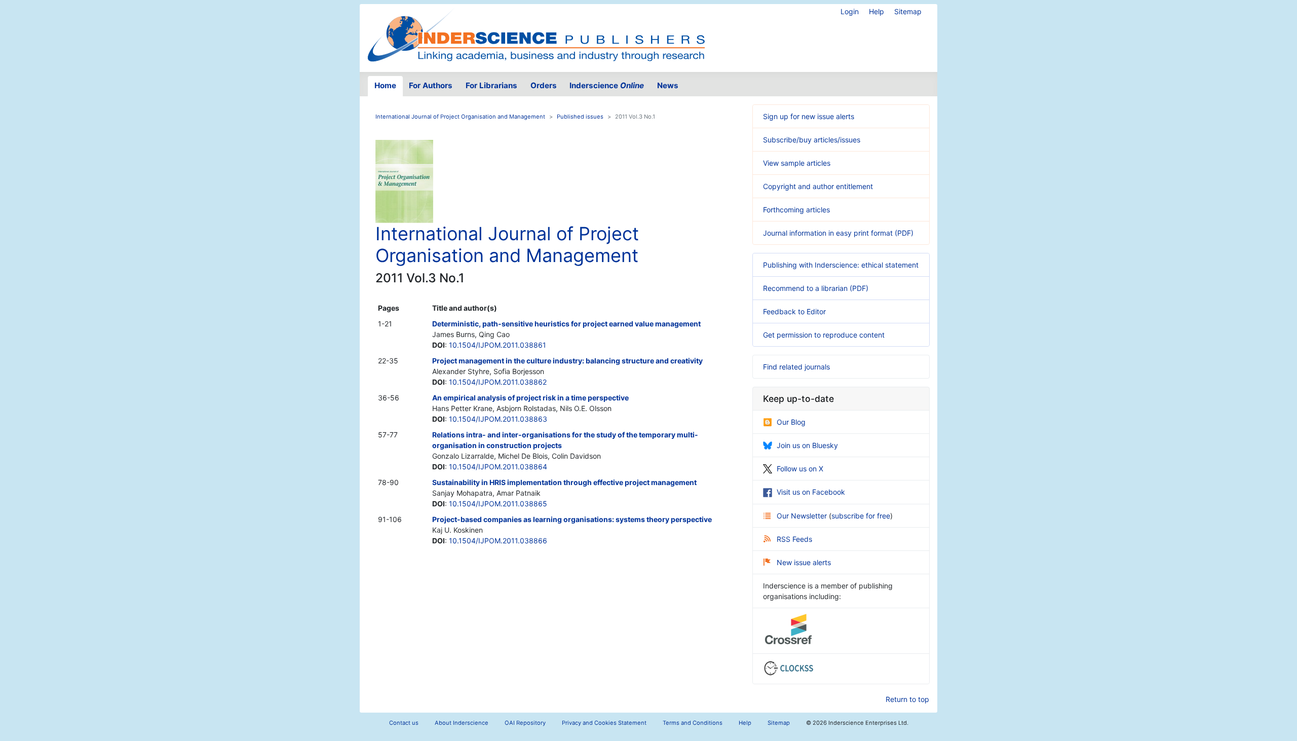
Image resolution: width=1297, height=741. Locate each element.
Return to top (907, 699)
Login (850, 11)
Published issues (580, 116)
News (667, 85)
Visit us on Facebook (811, 492)
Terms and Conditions (692, 722)
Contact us (403, 722)
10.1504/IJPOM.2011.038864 (498, 466)
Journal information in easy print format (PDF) (838, 233)
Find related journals (796, 366)
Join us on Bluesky (807, 445)
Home (385, 85)
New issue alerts (804, 562)
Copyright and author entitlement (818, 186)
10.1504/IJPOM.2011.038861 (497, 345)
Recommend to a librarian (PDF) (815, 288)
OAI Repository (525, 722)
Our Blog (791, 422)
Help (876, 11)
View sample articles (796, 163)
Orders (543, 85)
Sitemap (908, 11)
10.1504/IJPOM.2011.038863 (498, 419)
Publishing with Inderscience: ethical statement (841, 265)
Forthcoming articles (796, 209)
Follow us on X (800, 468)
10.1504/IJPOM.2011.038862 (498, 382)
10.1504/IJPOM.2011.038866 (498, 540)
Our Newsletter (803, 515)
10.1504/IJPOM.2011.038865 (498, 503)
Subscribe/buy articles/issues (811, 139)
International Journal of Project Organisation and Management (460, 116)
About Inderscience (461, 722)
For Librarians (491, 85)
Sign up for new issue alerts (808, 116)
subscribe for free (860, 515)
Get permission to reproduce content (824, 334)
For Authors (430, 85)
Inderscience (606, 85)
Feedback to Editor (794, 311)
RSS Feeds (794, 539)
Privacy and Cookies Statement (604, 722)
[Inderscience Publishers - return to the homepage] (536, 34)
